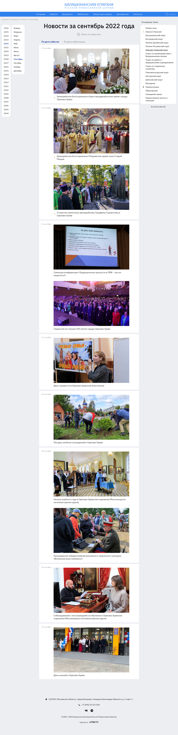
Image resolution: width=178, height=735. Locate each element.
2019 (6, 55)
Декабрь (18, 71)
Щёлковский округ (154, 79)
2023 (6, 40)
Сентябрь (18, 59)
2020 (6, 51)
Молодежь (150, 83)
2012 (6, 82)
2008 (6, 98)
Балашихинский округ (156, 35)
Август (17, 55)
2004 (6, 113)
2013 (6, 78)
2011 (6, 86)
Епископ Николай (153, 32)
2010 (6, 90)
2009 (6, 94)
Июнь (16, 47)
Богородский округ (154, 39)
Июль (16, 51)
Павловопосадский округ (157, 72)
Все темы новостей (158, 106)
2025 (6, 32)
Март (16, 36)
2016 (6, 67)
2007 (6, 102)
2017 (6, 63)
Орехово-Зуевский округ (157, 50)
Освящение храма (154, 94)
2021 (6, 47)
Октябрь (17, 63)
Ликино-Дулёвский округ (157, 42)
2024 (6, 36)
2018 (6, 59)
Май (15, 43)
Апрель (17, 40)
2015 (6, 71)
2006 (6, 105)
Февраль (18, 32)
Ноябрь (17, 67)
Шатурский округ (153, 76)
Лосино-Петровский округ (157, 46)
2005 (6, 109)
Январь (17, 28)
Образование (152, 90)
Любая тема (151, 28)
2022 (6, 43)
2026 (6, 28)
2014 (6, 74)
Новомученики (152, 87)
